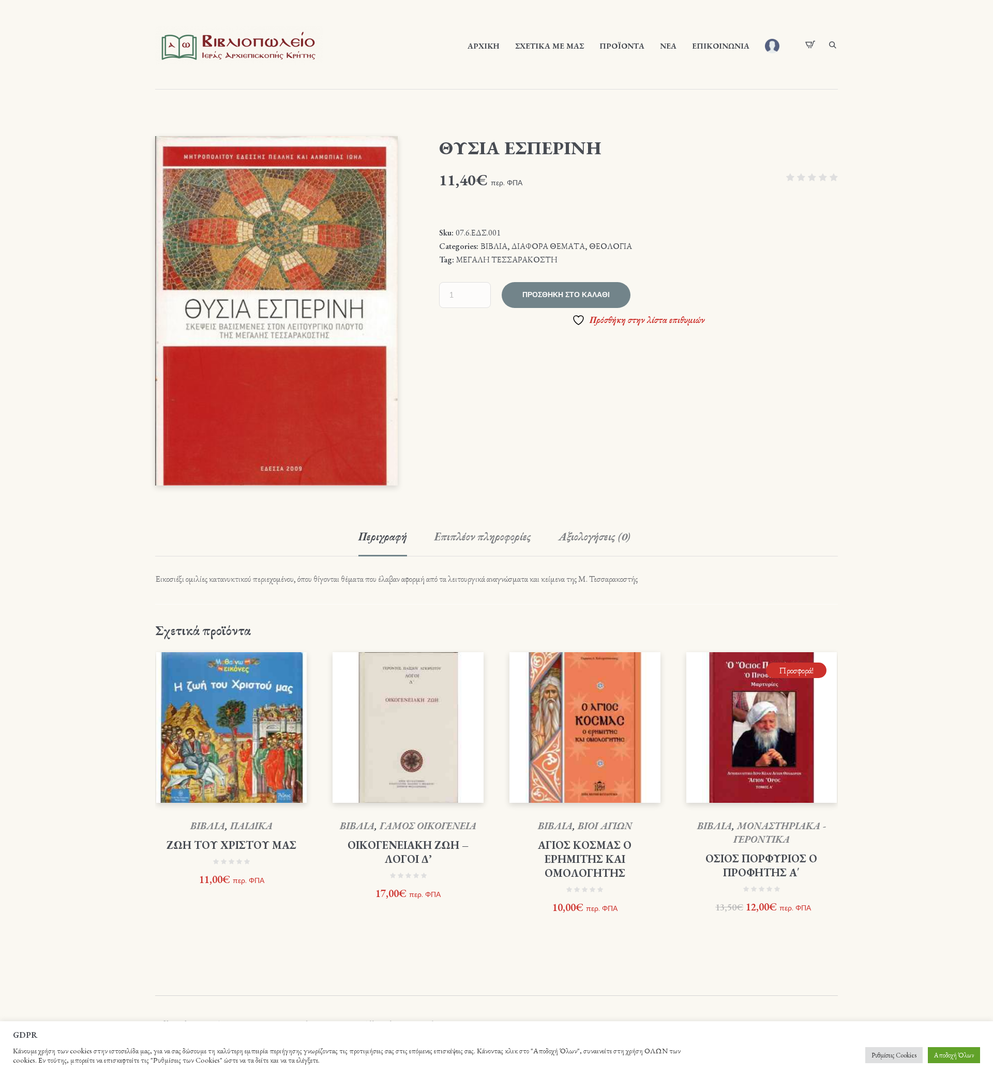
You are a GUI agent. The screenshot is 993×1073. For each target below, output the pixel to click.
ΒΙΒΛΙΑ (493, 246)
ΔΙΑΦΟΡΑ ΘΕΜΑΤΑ (548, 246)
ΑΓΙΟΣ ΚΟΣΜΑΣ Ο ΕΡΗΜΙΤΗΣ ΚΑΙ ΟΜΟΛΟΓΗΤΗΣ (584, 859)
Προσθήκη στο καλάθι (566, 295)
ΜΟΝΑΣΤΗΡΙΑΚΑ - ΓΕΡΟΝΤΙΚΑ (779, 832)
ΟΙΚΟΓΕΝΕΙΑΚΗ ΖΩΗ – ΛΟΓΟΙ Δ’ (408, 852)
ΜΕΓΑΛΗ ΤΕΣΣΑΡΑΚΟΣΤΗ (507, 259)
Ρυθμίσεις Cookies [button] (893, 1055)
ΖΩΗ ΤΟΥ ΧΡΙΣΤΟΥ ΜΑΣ (231, 845)
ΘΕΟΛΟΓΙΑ (610, 246)
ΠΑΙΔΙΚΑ (251, 825)
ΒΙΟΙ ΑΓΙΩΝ (605, 825)
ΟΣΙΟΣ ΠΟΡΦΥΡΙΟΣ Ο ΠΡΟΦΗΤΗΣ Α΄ (761, 865)
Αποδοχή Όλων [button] (954, 1055)
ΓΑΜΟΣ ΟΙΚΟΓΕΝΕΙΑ (428, 825)
